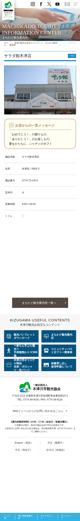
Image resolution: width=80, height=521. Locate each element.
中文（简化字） (23, 450)
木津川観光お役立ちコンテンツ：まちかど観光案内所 (33, 44)
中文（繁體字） (56, 442)
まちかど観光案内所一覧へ (39, 302)
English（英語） (24, 442)
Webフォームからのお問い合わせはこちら (38, 411)
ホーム (6, 44)
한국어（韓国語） (56, 450)
